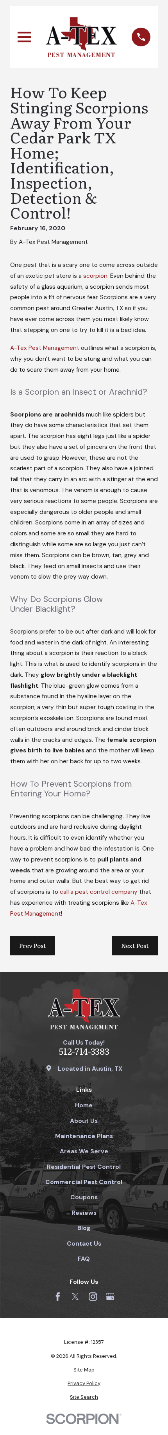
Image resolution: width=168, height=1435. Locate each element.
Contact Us (84, 1244)
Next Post (135, 945)
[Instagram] (93, 1296)
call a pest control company (99, 892)
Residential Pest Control (84, 1167)
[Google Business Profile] (110, 1296)
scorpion (95, 276)
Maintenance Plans (84, 1136)
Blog (84, 1228)
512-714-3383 (84, 1051)
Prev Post (32, 945)
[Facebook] (58, 1296)
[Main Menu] (24, 37)
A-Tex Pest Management (44, 348)
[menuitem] (84, 1369)
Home (84, 1105)
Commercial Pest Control (83, 1182)
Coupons (84, 1197)
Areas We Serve (84, 1151)
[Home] (81, 37)
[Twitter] (75, 1296)
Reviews (84, 1213)
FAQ (84, 1259)
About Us (84, 1121)
